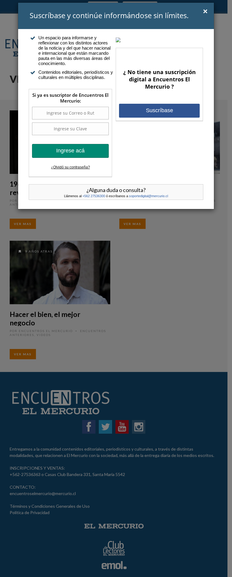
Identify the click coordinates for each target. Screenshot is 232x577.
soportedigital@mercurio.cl (148, 196)
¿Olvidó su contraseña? (70, 167)
